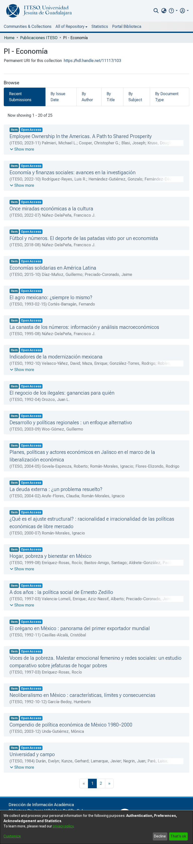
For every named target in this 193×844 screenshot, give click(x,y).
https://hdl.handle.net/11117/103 (92, 60)
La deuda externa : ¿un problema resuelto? (56, 489)
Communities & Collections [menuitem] (28, 26)
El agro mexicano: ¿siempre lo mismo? (51, 297)
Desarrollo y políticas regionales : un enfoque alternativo (71, 422)
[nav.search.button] (156, 11)
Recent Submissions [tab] (20, 96)
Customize (12, 836)
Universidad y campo (32, 754)
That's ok (178, 836)
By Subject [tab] (135, 96)
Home (9, 37)
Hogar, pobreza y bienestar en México (50, 556)
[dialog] (96, 827)
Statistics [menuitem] (99, 26)
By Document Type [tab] (166, 96)
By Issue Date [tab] (58, 96)
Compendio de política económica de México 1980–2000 (71, 725)
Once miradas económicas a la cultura (51, 209)
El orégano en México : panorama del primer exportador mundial (80, 628)
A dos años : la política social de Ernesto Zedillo (61, 592)
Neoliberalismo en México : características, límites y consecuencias (82, 695)
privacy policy (63, 826)
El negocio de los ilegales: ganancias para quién (62, 393)
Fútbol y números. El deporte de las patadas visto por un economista (84, 238)
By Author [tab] (87, 96)
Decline (160, 836)
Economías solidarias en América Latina (53, 268)
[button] (173, 10)
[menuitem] (164, 11)
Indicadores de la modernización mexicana (56, 357)
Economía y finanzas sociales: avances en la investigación (72, 172)
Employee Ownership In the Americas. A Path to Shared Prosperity (81, 136)
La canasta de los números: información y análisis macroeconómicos (84, 327)
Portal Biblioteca (126, 26)
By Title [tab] (111, 96)
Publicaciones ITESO (39, 37)
